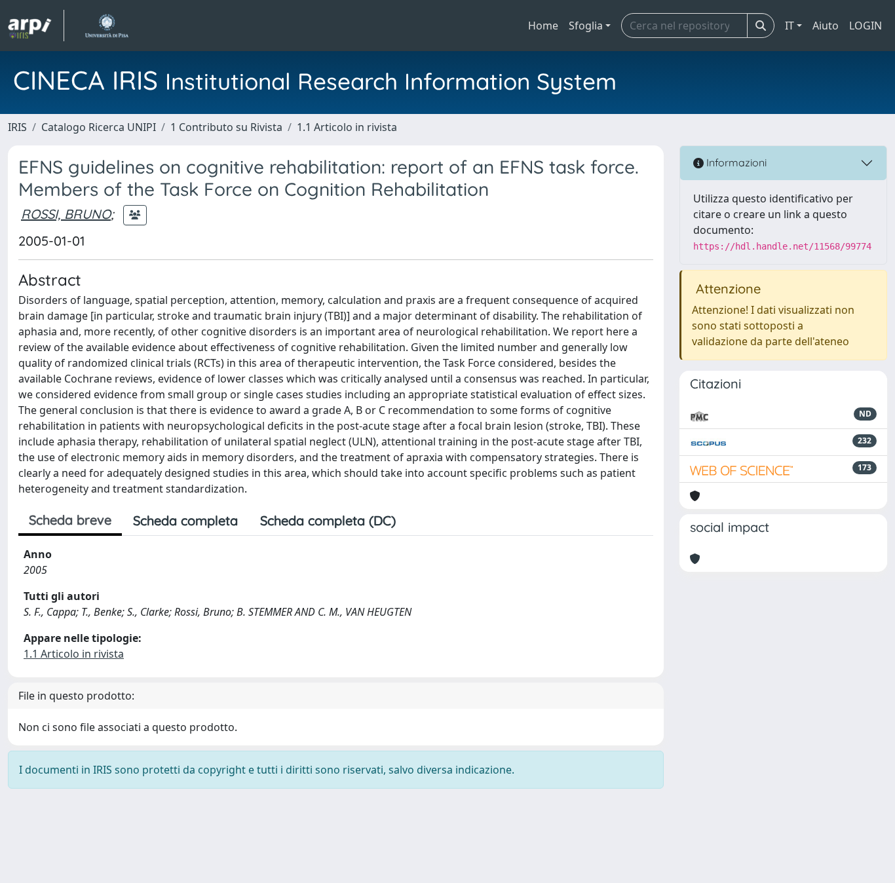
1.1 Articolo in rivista (347, 127)
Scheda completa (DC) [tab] (328, 520)
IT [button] (789, 25)
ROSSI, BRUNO (66, 214)
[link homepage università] (106, 25)
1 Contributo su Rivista (226, 127)
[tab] (418, 521)
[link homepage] (36, 25)
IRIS (17, 127)
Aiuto (825, 25)
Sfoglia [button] (586, 25)
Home (543, 25)
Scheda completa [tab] (185, 520)
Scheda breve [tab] (70, 520)
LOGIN (865, 25)
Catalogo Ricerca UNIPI (98, 127)
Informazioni (735, 162)
